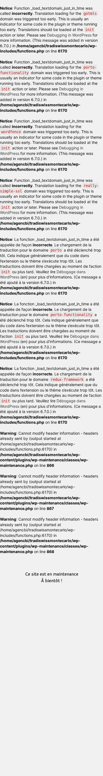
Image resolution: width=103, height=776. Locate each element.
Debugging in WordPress (69, 35)
